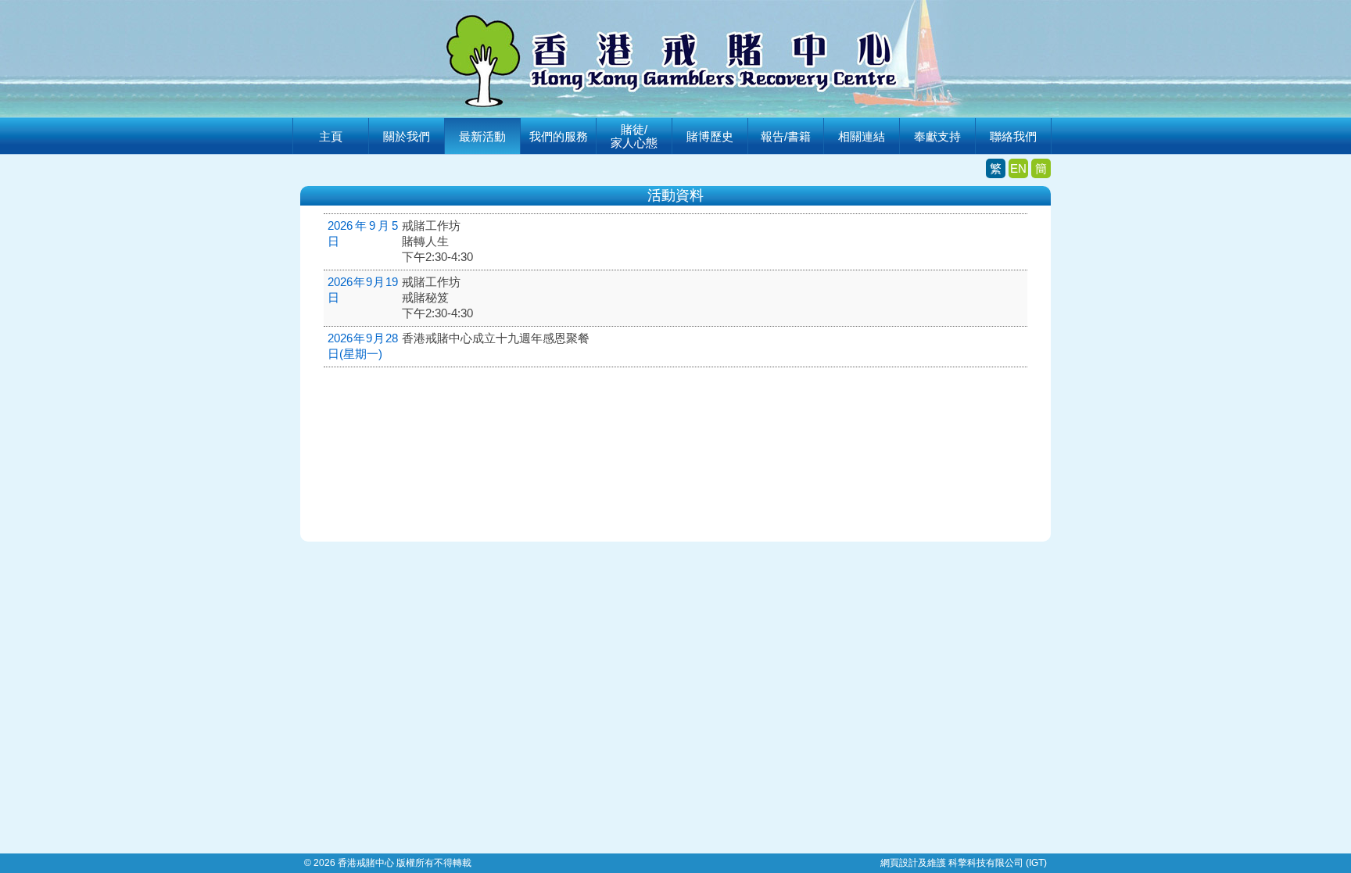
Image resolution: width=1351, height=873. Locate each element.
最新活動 (482, 136)
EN (1018, 168)
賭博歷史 (709, 136)
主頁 (330, 136)
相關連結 (861, 136)
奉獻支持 (937, 136)
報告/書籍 (786, 136)
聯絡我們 (1013, 136)
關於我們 (406, 136)
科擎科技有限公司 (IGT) (997, 862)
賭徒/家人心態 (634, 136)
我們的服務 (558, 136)
